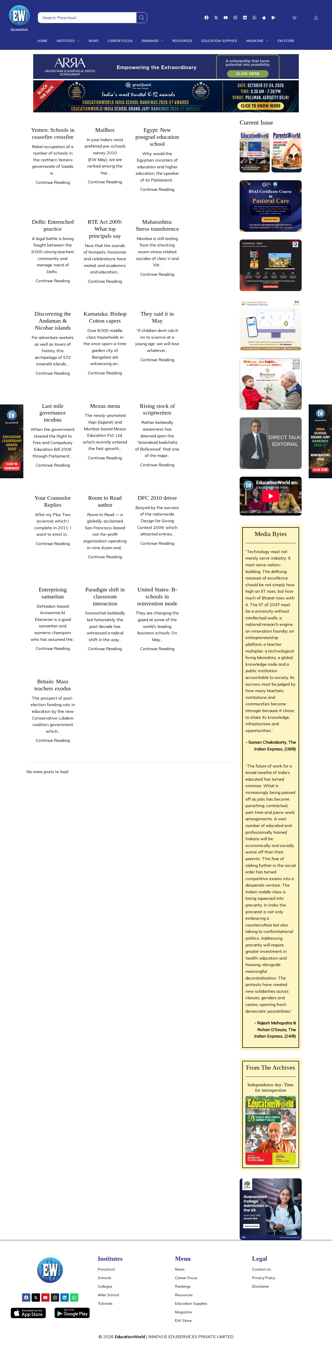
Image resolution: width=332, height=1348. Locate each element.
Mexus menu (105, 406)
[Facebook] (206, 17)
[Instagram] (235, 17)
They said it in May (157, 317)
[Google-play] (273, 17)
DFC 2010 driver (157, 498)
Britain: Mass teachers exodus (52, 685)
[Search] (141, 17)
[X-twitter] (216, 17)
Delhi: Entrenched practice (53, 225)
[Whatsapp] (254, 17)
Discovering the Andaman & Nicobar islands (52, 320)
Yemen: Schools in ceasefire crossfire (52, 133)
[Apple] (264, 17)
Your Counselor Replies (52, 501)
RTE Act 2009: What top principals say (105, 229)
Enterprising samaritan (53, 593)
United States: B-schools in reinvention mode (157, 596)
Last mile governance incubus (52, 413)
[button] (294, 18)
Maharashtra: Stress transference (157, 225)
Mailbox (105, 130)
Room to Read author (105, 501)
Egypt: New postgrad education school (157, 137)
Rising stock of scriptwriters (157, 409)
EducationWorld (130, 1336)
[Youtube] (226, 17)
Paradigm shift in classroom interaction (105, 596)
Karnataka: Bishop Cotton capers (105, 317)
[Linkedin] (245, 17)
